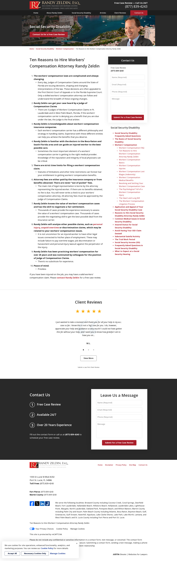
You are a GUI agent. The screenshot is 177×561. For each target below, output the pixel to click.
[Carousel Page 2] (88, 349)
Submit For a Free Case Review (128, 117)
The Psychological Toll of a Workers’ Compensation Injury (130, 192)
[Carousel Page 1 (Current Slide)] (83, 349)
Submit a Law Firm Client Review (88, 367)
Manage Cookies (77, 529)
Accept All (12, 553)
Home (35, 13)
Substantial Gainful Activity (127, 236)
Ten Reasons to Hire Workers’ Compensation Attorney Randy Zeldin (129, 153)
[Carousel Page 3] (93, 349)
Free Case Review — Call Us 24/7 (130, 3)
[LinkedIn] (42, 503)
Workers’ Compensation (65, 49)
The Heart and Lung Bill (129, 198)
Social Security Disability (81, 13)
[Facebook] (32, 503)
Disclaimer (109, 465)
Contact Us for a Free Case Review (49, 34)
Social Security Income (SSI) (127, 242)
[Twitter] (37, 503)
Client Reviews (120, 13)
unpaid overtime (50, 227)
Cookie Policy (62, 529)
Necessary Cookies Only (35, 553)
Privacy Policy (121, 465)
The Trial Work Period (125, 239)
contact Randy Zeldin (68, 277)
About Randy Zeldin (54, 13)
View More (88, 358)
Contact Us (138, 13)
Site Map (132, 465)
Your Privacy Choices (45, 529)
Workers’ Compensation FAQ (131, 148)
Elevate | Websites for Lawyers (130, 554)
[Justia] (47, 503)
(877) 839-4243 (136, 6)
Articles (103, 13)
